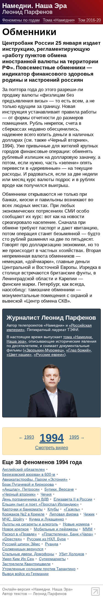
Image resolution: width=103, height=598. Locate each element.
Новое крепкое (15, 529)
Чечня (46, 494)
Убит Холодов (71, 554)
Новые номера (76, 524)
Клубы (53, 509)
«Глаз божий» (78, 350)
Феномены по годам (21, 20)
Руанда (51, 544)
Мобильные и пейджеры (56, 529)
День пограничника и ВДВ (25, 499)
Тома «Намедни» (59, 20)
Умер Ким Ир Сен (18, 559)
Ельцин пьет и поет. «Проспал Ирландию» (40, 504)
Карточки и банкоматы (22, 509)
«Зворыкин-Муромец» (44, 350)
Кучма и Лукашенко (46, 519)
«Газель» (72, 509)
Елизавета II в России (73, 499)
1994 (52, 438)
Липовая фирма (64, 514)
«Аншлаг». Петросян (21, 489)
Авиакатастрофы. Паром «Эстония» (35, 479)
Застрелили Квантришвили (26, 564)
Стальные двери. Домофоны (28, 554)
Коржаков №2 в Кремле (23, 514)
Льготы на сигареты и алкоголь (30, 524)
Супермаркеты (52, 559)
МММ (88, 529)
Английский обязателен (23, 469)
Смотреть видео (51, 447)
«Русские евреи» (49, 354)
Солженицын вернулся (22, 549)
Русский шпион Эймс (21, 544)
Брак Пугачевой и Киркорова (28, 484)
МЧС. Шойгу (13, 519)
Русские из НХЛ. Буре (46, 539)
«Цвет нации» (19, 354)
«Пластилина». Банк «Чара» (67, 534)
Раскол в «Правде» (19, 534)
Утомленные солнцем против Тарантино (39, 569)
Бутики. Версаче (59, 489)
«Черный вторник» (19, 494)
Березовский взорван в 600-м (28, 474)
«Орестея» (12, 539)
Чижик (88, 514)
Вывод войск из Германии (25, 573)
